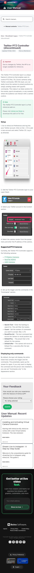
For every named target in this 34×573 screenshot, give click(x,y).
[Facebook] (13, 542)
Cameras (10, 262)
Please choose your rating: (12, 398)
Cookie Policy (25, 528)
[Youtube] (17, 542)
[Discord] (24, 542)
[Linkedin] (20, 542)
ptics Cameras (12, 257)
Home (2, 36)
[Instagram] (10, 542)
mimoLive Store (16, 111)
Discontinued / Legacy (11, 36)
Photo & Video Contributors (18, 530)
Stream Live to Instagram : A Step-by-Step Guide (14, 448)
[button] (17, 555)
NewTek (10, 260)
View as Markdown (25, 51)
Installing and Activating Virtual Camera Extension (15, 423)
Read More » (6, 437)
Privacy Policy (14, 528)
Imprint (5, 528)
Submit (7, 407)
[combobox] (17, 19)
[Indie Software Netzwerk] (11, 561)
